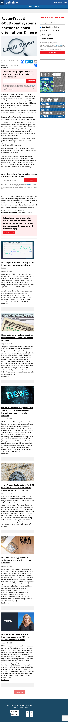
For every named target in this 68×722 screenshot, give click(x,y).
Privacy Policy (32, 85)
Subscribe (31, 81)
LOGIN (65, 2)
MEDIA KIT (14, 711)
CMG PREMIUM (58, 2)
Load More (19, 692)
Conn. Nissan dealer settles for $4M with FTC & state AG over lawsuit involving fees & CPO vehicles (17, 487)
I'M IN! (31, 180)
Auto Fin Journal (47, 39)
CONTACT (14, 715)
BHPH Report (46, 35)
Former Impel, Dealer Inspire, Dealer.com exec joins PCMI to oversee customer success (15, 637)
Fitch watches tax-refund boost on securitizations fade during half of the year (17, 337)
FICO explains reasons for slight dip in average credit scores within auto (17, 265)
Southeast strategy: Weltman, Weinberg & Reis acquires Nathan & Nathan (16, 560)
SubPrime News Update (50, 27)
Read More (5, 303)
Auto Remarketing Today (51, 31)
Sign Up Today (9, 233)
